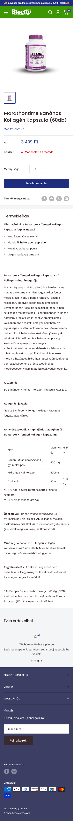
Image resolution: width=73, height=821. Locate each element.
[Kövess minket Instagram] (14, 771)
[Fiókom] (58, 12)
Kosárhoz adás (36, 183)
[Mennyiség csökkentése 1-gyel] (25, 169)
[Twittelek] (59, 198)
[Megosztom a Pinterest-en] (51, 198)
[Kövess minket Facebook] (6, 771)
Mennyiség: (11, 169)
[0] (65, 12)
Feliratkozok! (18, 740)
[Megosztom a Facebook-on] (44, 198)
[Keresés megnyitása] (50, 12)
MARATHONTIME (14, 129)
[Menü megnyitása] (6, 12)
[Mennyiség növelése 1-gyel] (46, 169)
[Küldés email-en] (66, 198)
